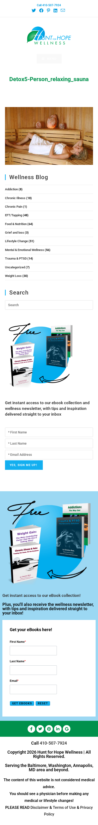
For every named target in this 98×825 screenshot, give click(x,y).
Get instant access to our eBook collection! (41, 595)
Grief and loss (14, 232)
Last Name (18, 661)
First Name (18, 641)
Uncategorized (15, 267)
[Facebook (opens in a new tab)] (41, 10)
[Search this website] (49, 305)
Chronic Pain (13, 206)
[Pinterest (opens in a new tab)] (48, 10)
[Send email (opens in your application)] (62, 10)
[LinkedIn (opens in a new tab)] (55, 10)
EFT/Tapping (13, 215)
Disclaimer (39, 807)
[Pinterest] (49, 729)
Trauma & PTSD (16, 258)
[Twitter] (40, 729)
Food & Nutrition (16, 224)
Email (14, 681)
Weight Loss (13, 276)
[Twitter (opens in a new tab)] (34, 10)
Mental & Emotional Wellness (24, 250)
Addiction (11, 189)
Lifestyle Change (16, 241)
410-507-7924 (53, 743)
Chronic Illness (15, 198)
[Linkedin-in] (58, 729)
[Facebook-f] (31, 729)
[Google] (66, 729)
